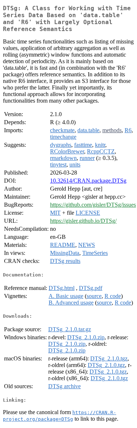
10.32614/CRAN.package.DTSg (88, 180)
